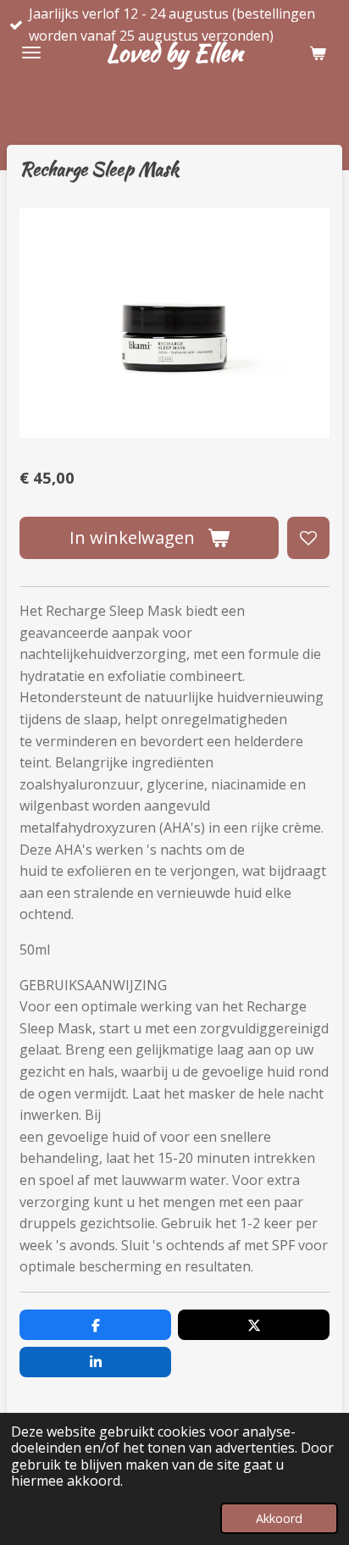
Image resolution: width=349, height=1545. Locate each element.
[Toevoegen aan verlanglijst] (308, 538)
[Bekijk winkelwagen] (317, 52)
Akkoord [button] (279, 1518)
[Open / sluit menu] (31, 52)
